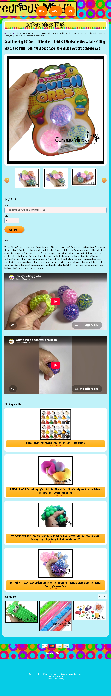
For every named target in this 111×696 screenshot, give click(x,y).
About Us (61, 653)
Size (6, 206)
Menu (41, 11)
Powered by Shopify (55, 679)
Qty (6, 216)
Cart (70, 11)
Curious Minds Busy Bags (54, 674)
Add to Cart (14, 229)
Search (49, 653)
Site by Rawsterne (55, 676)
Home (6, 33)
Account (55, 11)
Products (15, 33)
